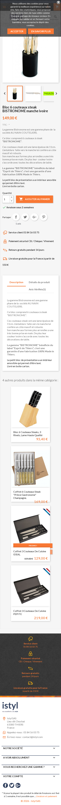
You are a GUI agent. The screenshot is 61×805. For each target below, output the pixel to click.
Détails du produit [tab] (39, 282)
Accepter (16, 31)
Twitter (11, 785)
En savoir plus (41, 31)
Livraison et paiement (46, 796)
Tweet (25, 217)
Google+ (34, 217)
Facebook (5, 785)
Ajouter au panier (34, 199)
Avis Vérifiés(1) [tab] (37, 289)
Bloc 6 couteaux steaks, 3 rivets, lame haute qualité (27, 434)
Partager (16, 217)
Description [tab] (16, 282)
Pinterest (43, 217)
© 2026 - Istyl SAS (30, 800)
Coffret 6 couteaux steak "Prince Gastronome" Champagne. (27, 494)
